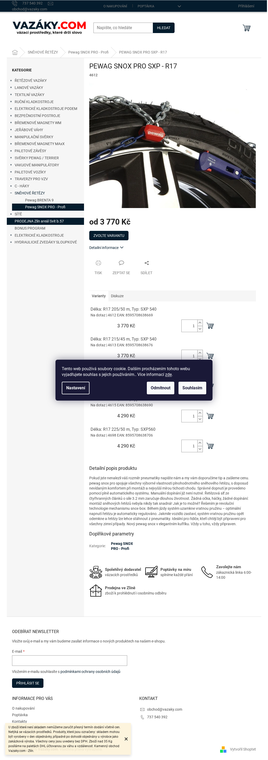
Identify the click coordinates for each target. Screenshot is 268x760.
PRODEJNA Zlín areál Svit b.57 (39, 221)
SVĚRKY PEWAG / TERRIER (37, 158)
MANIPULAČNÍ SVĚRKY (34, 137)
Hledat (163, 28)
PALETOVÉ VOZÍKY (30, 172)
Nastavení (75, 387)
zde (168, 374)
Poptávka (146, 6)
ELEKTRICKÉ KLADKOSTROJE (39, 235)
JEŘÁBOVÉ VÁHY (29, 130)
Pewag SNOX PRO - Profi (45, 207)
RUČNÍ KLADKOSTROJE (34, 102)
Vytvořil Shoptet (243, 749)
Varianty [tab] (99, 296)
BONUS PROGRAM (30, 228)
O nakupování (115, 6)
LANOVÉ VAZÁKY (29, 88)
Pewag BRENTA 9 (39, 200)
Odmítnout (160, 387)
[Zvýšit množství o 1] (200, 323)
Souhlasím (192, 387)
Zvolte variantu (108, 235)
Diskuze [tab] (117, 296)
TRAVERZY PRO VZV (31, 179)
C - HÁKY (22, 186)
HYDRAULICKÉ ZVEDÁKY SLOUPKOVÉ (46, 242)
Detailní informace (104, 248)
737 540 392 (157, 717)
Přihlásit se (27, 683)
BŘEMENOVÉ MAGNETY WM (38, 123)
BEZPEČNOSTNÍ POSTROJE (37, 116)
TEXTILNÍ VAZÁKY (29, 95)
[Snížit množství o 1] (200, 329)
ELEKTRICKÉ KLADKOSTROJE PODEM (46, 109)
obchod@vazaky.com (164, 709)
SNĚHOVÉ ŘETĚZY (30, 193)
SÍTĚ (18, 214)
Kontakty (19, 721)
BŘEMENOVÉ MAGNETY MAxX (40, 144)
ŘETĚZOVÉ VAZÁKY (31, 80)
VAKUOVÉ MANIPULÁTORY (37, 165)
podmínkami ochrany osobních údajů (90, 671)
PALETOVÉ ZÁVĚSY (30, 151)
